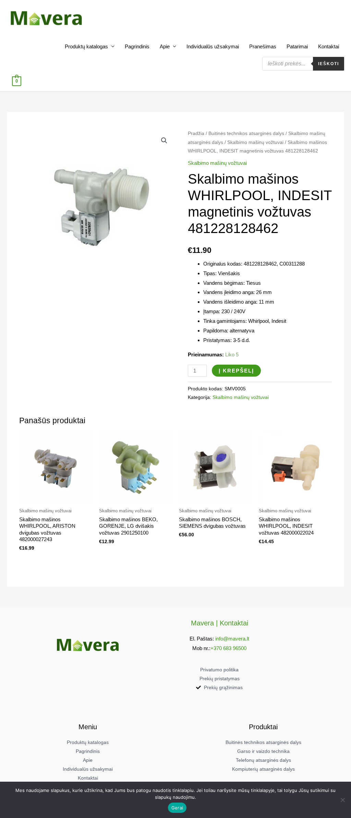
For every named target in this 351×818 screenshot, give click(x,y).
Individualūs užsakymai (212, 46)
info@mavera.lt (232, 639)
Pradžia (196, 133)
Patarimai (297, 46)
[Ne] (342, 799)
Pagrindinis (137, 46)
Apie (165, 46)
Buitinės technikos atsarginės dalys (246, 133)
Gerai (177, 807)
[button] (164, 140)
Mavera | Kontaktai (219, 623)
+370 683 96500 (228, 648)
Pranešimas (262, 46)
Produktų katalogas (86, 46)
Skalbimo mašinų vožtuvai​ (255, 142)
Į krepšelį (236, 371)
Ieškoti (328, 63)
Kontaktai (328, 46)
